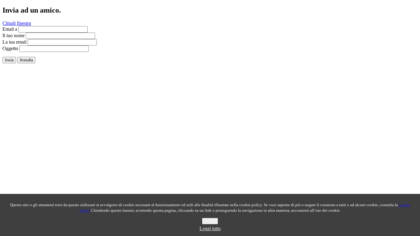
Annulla (26, 60)
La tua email (14, 42)
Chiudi (210, 221)
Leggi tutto (210, 228)
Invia (9, 60)
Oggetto (10, 48)
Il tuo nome (13, 35)
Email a (9, 29)
